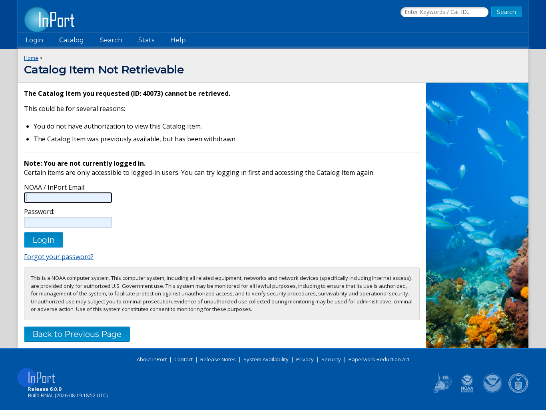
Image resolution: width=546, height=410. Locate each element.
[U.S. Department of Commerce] (518, 391)
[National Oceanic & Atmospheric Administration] (492, 391)
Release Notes (218, 359)
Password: (39, 212)
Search (111, 40)
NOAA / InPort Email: (55, 187)
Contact (183, 359)
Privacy (305, 359)
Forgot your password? (59, 256)
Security (331, 359)
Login (34, 40)
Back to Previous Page (77, 334)
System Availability (266, 359)
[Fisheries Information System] (441, 391)
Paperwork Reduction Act (379, 359)
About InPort (152, 359)
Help (178, 40)
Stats (146, 40)
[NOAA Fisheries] (467, 391)
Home (31, 57)
